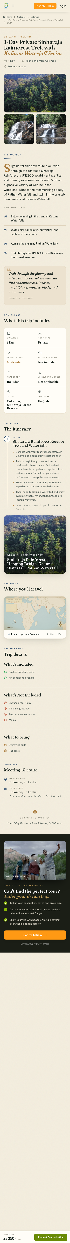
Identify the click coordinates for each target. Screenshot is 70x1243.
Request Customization (50, 1237)
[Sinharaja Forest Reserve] (35, 93)
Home (9, 17)
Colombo (35, 17)
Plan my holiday (32, 935)
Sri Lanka (21, 17)
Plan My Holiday (45, 5)
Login (62, 6)
